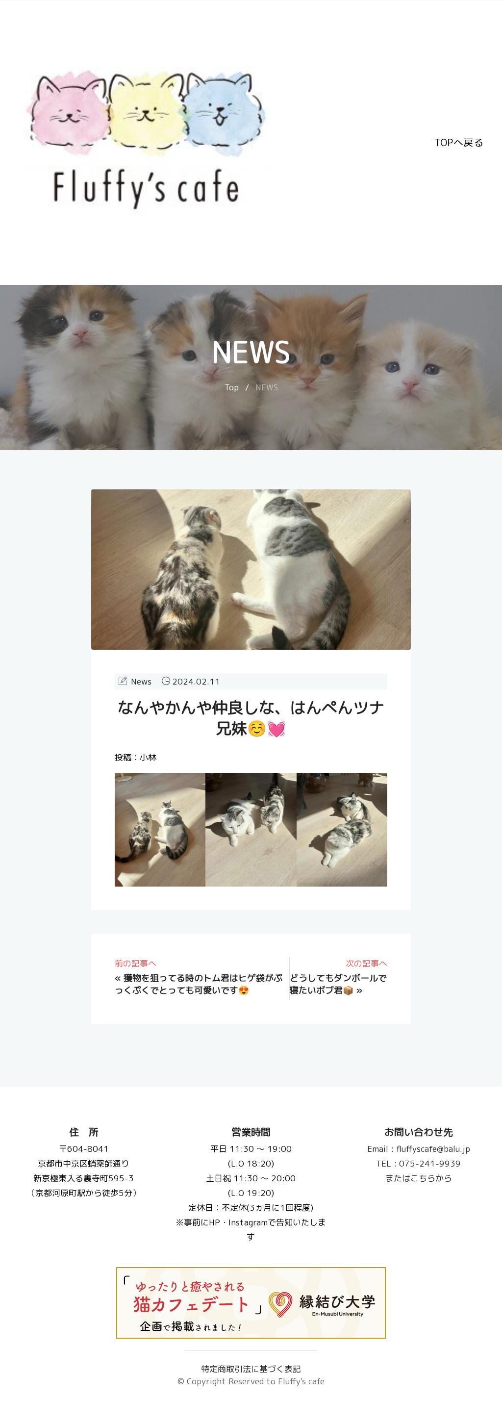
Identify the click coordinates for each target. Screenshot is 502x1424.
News (141, 681)
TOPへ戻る (458, 142)
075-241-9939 (418, 1163)
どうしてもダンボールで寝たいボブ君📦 (338, 984)
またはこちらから (418, 1178)
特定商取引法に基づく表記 (251, 1368)
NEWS (266, 387)
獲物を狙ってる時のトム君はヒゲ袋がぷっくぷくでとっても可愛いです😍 (198, 984)
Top (232, 387)
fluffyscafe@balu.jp (418, 1148)
